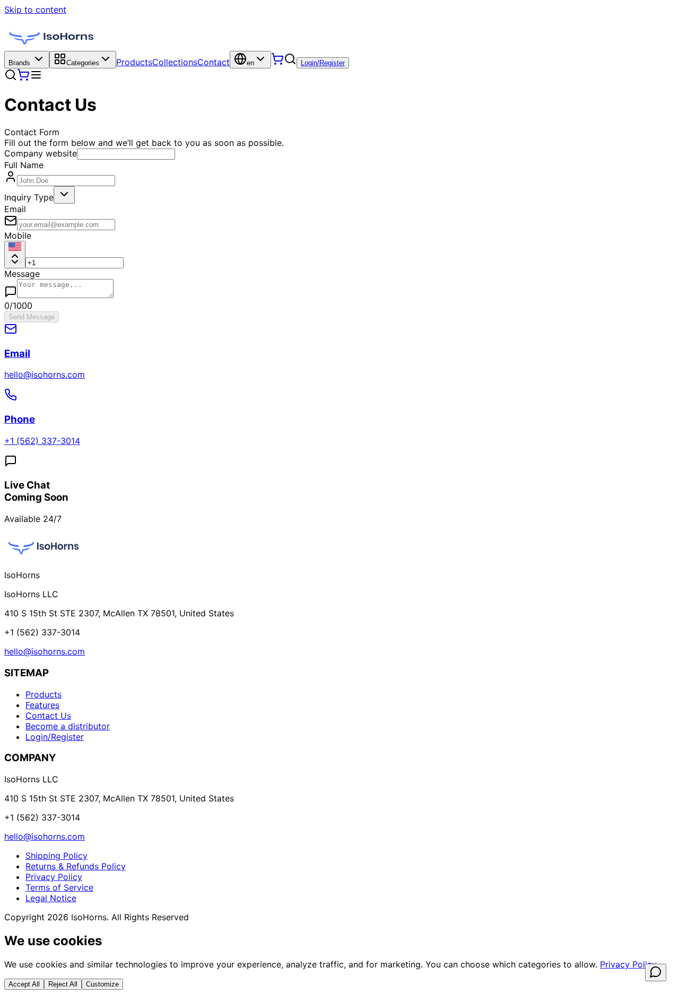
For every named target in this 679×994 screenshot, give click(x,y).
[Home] (52, 45)
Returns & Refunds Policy (75, 866)
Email (15, 209)
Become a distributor (67, 726)
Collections (174, 62)
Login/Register (323, 63)
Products (134, 62)
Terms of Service (59, 887)
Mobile (17, 235)
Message (22, 273)
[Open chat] (655, 972)
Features (42, 705)
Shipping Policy (56, 855)
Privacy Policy (53, 876)
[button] (290, 59)
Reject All (62, 984)
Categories (82, 63)
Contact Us (48, 715)
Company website (40, 153)
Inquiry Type (29, 197)
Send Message (31, 317)
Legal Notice (50, 898)
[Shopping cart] (277, 62)
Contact (213, 62)
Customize (102, 984)
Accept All (24, 984)
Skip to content (35, 9)
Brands (19, 63)
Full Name (23, 165)
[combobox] (64, 195)
